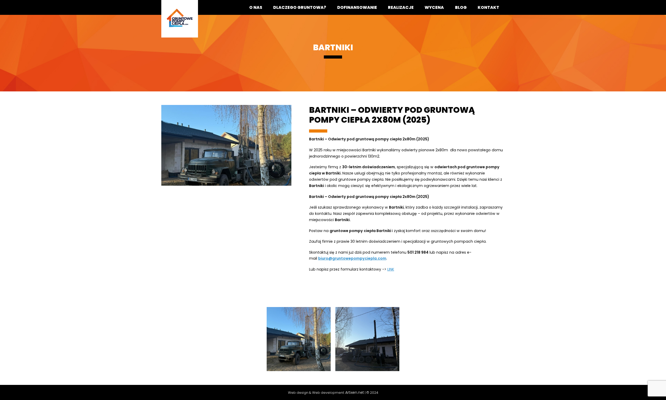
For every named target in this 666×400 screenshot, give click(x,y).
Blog (461, 7)
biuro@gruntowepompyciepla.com (352, 258)
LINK (390, 269)
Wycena (434, 7)
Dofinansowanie (357, 7)
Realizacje (401, 7)
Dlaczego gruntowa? (299, 7)
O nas (255, 7)
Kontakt (488, 7)
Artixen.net (354, 392)
